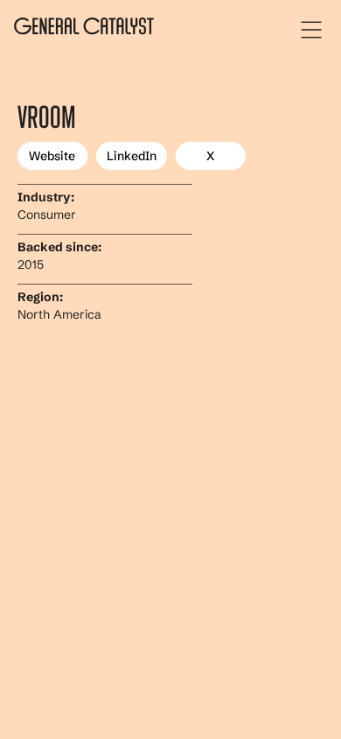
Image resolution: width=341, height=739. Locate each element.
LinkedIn (132, 156)
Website (52, 156)
